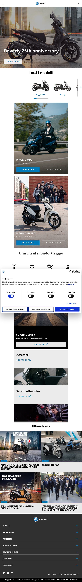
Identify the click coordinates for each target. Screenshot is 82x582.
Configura (28, 169)
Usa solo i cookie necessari (15, 309)
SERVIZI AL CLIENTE (10, 552)
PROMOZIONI (8, 532)
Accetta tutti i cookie (67, 309)
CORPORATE (8, 565)
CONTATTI (7, 559)
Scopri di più (13, 62)
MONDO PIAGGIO (10, 546)
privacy (71, 284)
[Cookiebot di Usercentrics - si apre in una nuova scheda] (71, 271)
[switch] (31, 296)
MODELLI (6, 526)
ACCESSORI (7, 539)
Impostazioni (71, 303)
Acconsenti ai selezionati (41, 309)
